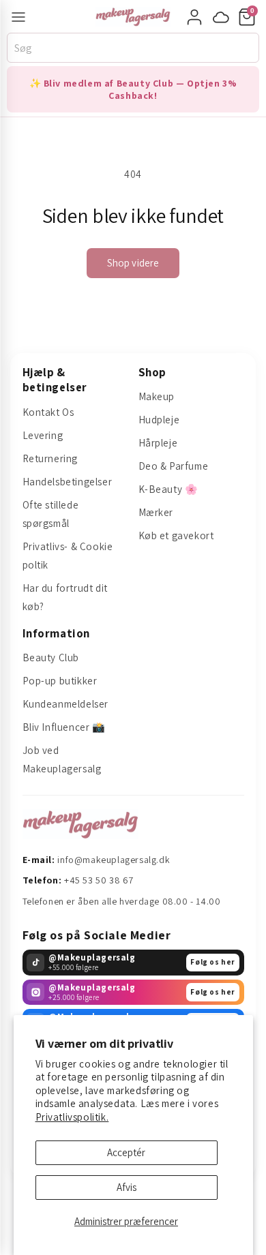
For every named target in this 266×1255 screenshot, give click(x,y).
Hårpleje (158, 442)
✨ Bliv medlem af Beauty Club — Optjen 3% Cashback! (133, 89)
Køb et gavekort (176, 535)
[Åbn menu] (18, 17)
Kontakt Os (48, 412)
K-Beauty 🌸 (168, 489)
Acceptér (126, 1152)
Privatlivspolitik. (72, 1116)
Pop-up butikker (60, 680)
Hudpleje (159, 419)
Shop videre (133, 262)
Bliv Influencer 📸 (64, 727)
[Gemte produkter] (221, 16)
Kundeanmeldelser (66, 703)
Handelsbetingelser (68, 481)
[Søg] (252, 47)
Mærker (156, 512)
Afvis (126, 1187)
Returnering (50, 458)
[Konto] (194, 16)
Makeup (156, 396)
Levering (43, 435)
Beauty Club (51, 657)
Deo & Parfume (173, 465)
